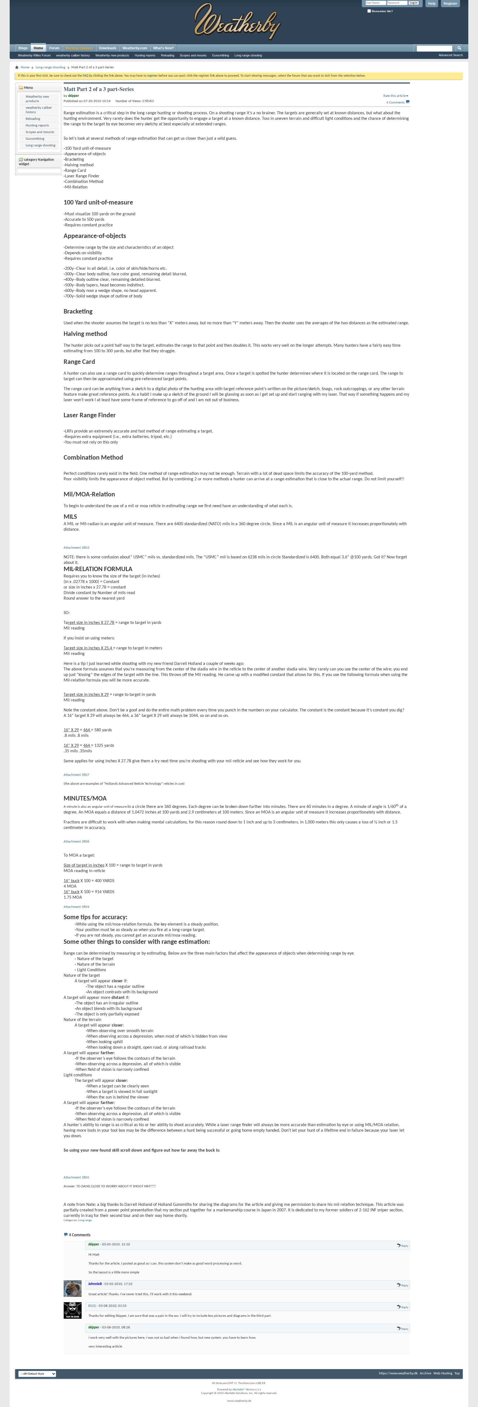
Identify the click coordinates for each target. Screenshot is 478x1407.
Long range (85, 1220)
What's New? (163, 48)
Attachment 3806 (76, 841)
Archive (425, 1373)
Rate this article (394, 96)
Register (450, 4)
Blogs (23, 48)
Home (38, 48)
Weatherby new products (112, 55)
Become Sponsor (79, 48)
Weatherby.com (135, 48)
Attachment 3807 (76, 775)
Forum (54, 48)
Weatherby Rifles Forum (34, 55)
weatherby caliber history (73, 55)
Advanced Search (451, 55)
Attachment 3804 (76, 907)
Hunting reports (145, 55)
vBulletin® (238, 1389)
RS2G (92, 1306)
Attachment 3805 (76, 1177)
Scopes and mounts (193, 55)
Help (431, 4)
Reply (404, 1246)
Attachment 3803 (76, 548)
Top (457, 1373)
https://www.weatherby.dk (398, 1373)
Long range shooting (248, 55)
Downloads (107, 48)
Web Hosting (442, 1373)
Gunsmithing (220, 55)
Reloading (167, 55)
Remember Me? (382, 11)
